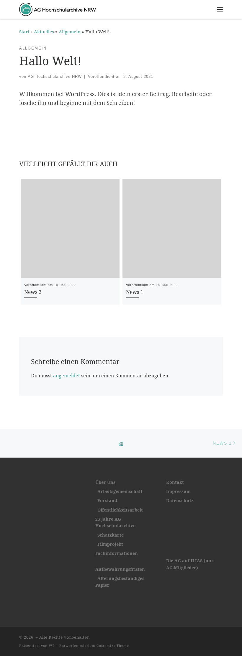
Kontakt (175, 482)
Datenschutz (180, 500)
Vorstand (107, 500)
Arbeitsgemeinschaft (120, 491)
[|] (57, 8)
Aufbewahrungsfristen (120, 569)
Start (24, 31)
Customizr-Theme (113, 645)
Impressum (178, 491)
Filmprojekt (110, 544)
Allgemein (70, 31)
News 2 (33, 292)
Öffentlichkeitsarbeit (119, 510)
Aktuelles (44, 31)
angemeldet (66, 375)
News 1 (134, 292)
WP (52, 645)
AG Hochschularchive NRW (55, 76)
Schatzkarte (110, 535)
